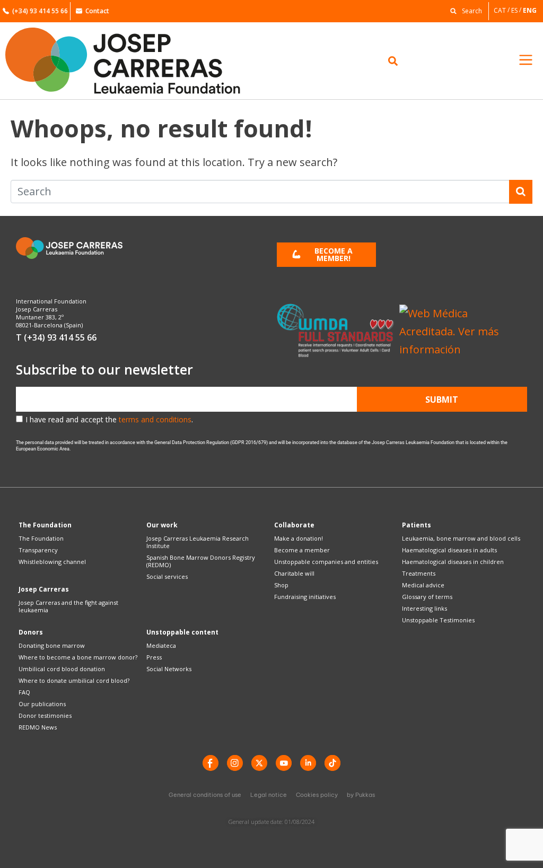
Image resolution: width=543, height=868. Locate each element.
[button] (463, 10)
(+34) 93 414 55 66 (40, 10)
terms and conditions (155, 419)
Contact (97, 10)
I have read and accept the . (109, 419)
